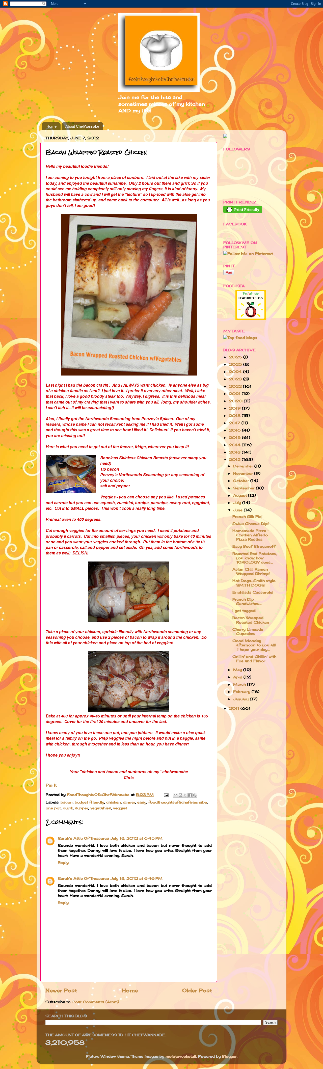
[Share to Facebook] (190, 795)
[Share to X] (185, 795)
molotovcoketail (181, 1056)
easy (141, 802)
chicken (113, 802)
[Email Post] (166, 794)
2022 (236, 386)
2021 (235, 393)
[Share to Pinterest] (194, 795)
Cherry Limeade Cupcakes (247, 631)
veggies (120, 808)
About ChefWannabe (82, 126)
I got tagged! (244, 610)
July (237, 502)
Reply (63, 862)
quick (68, 808)
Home (51, 126)
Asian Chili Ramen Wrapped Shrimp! (251, 571)
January (241, 699)
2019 (235, 408)
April (238, 677)
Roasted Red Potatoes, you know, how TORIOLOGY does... (254, 558)
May (238, 669)
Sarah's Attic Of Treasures (83, 838)
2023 (236, 379)
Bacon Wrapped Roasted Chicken (250, 620)
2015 (235, 437)
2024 (236, 371)
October (241, 480)
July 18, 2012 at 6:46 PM (137, 878)
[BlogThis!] (180, 795)
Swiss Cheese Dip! (250, 523)
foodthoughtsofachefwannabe (177, 802)
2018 (235, 415)
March (240, 684)
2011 (234, 708)
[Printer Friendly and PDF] (242, 211)
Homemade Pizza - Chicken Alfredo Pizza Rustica (250, 535)
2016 (235, 430)
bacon (67, 802)
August (240, 495)
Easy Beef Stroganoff (253, 546)
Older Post (197, 990)
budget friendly (89, 802)
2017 (235, 423)
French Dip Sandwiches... (247, 601)
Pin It (51, 785)
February (242, 691)
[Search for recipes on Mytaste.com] (240, 337)
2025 (236, 364)
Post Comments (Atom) (95, 1002)
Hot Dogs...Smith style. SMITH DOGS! (254, 582)
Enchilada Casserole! (252, 592)
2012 (235, 459)
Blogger (229, 1056)
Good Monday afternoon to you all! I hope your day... (254, 645)
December (243, 466)
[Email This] (175, 795)
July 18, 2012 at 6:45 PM (137, 838)
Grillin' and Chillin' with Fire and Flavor (254, 658)
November (243, 473)
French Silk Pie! (247, 516)
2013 (235, 452)
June (238, 510)
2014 (235, 445)
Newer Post (61, 990)
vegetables (100, 808)
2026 (236, 357)
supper (81, 808)
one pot (53, 808)
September (244, 488)
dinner (129, 802)
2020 (236, 401)
